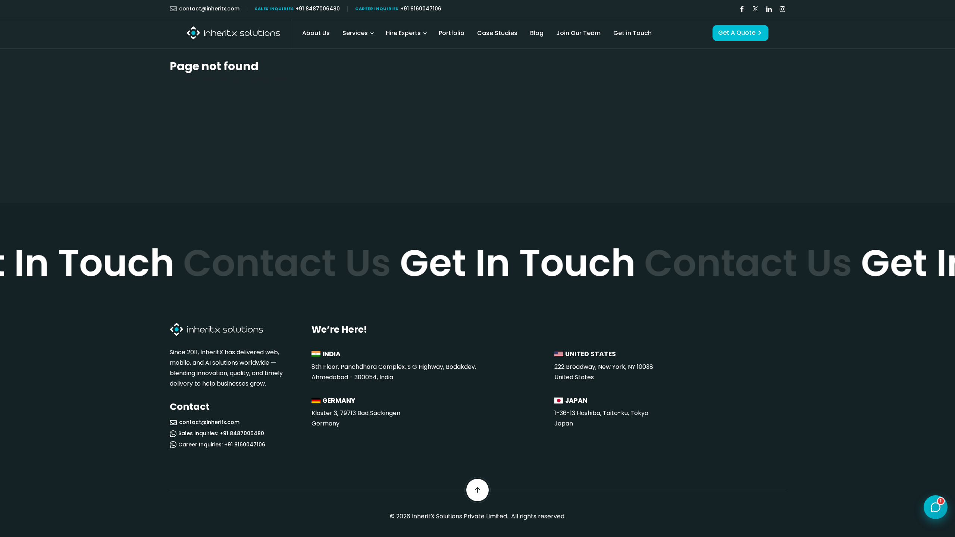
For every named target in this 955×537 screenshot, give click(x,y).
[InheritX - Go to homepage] (233, 33)
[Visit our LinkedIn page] (769, 9)
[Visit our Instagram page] (782, 9)
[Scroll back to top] (477, 490)
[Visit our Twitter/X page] (755, 9)
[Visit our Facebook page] (742, 9)
